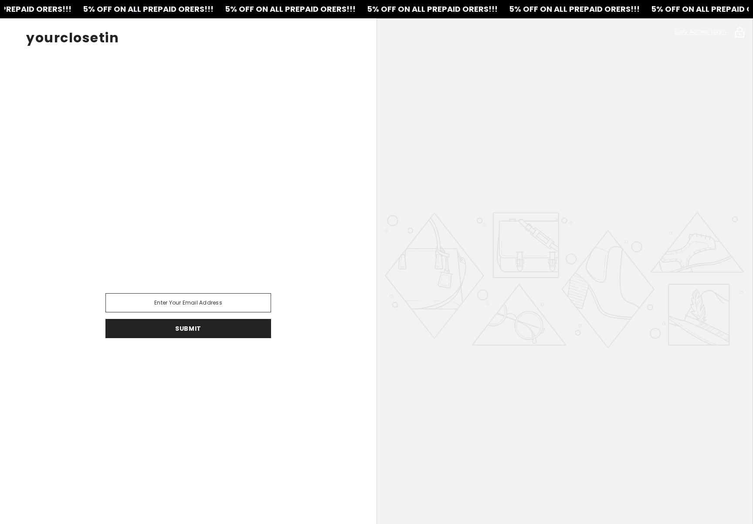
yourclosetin (72, 38)
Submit (188, 328)
